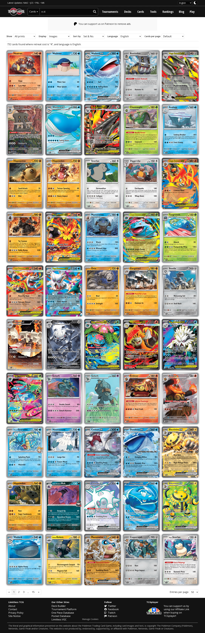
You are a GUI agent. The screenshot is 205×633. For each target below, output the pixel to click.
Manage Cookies (90, 619)
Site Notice (14, 616)
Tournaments (110, 12)
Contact (12, 609)
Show (9, 36)
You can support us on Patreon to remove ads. (105, 24)
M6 (42, 2)
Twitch (111, 612)
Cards (140, 12)
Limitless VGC (59, 619)
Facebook (113, 609)
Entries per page (179, 592)
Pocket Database (61, 616)
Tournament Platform (63, 609)
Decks (127, 12)
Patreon (112, 616)
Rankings (168, 12)
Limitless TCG (16, 602)
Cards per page (152, 36)
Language (112, 36)
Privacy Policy (15, 612)
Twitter (111, 606)
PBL (37, 2)
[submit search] (95, 11)
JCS (31, 2)
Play (192, 12)
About (11, 606)
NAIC (25, 2)
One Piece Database (62, 612)
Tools (153, 12)
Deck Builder (58, 606)
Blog (181, 12)
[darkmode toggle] (195, 3)
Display (42, 36)
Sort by (77, 36)
